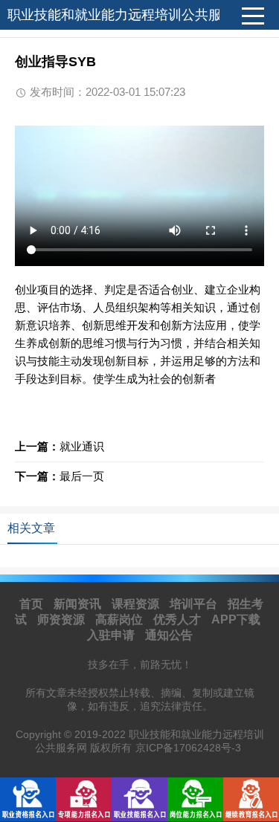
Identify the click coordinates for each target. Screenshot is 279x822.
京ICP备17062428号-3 (188, 748)
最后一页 (82, 476)
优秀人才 (177, 619)
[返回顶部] (248, 724)
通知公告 (169, 635)
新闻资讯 (77, 604)
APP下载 (235, 619)
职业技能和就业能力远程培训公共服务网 (127, 14)
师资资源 (61, 619)
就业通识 (82, 446)
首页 (31, 604)
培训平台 (193, 604)
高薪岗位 (119, 619)
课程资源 (135, 604)
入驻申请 (111, 635)
